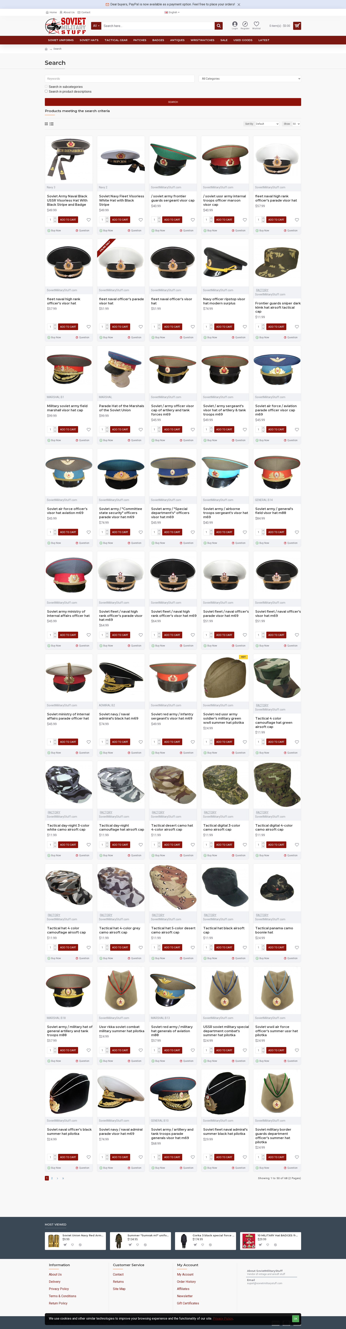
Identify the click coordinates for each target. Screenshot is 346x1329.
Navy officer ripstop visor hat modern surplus (224, 301)
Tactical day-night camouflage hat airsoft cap (121, 828)
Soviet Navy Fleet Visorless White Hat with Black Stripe (121, 200)
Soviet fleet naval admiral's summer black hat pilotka (225, 1132)
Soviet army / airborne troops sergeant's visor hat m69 (225, 513)
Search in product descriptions (70, 91)
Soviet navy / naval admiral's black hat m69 (118, 716)
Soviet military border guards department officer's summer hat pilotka (273, 1136)
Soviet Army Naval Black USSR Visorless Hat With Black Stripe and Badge (67, 200)
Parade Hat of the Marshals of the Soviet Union (121, 408)
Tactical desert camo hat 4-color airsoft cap (172, 828)
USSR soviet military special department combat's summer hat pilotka (226, 1031)
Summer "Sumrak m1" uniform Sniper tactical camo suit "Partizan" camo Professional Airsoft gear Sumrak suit (148, 1235)
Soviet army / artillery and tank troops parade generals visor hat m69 (172, 1134)
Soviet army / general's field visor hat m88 (274, 511)
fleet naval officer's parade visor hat (121, 301)
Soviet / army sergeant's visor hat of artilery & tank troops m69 (224, 410)
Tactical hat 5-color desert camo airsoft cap (173, 930)
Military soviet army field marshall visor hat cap (67, 408)
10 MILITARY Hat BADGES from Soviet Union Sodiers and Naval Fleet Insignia (279, 1235)
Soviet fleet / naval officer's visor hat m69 (278, 614)
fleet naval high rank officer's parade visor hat (276, 198)
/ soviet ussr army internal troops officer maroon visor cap (224, 200)
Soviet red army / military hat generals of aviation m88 (172, 1031)
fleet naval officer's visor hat (171, 301)
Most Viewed (55, 1224)
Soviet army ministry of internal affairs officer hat (68, 614)
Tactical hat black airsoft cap (223, 930)
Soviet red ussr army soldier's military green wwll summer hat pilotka (223, 718)
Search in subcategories (66, 87)
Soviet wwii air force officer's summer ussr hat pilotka (276, 1031)
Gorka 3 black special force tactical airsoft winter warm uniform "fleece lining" (213, 1235)
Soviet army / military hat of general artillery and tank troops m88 (70, 1031)
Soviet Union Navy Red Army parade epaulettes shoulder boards (83, 1235)
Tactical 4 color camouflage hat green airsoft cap (273, 723)
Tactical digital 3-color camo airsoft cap (221, 828)
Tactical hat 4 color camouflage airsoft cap (66, 930)
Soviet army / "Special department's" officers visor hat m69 (170, 513)
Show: (287, 123)
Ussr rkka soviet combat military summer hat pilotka (121, 1029)
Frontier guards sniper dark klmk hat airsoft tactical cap (278, 307)
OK (295, 1318)
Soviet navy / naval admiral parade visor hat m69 (121, 1132)
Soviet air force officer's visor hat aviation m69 (67, 511)
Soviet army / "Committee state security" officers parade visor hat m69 (120, 513)
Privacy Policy (223, 1318)
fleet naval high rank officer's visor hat (63, 301)
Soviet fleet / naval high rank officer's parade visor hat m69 (121, 616)
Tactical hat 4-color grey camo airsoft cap (119, 930)
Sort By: (249, 123)
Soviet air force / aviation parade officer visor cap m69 (276, 410)
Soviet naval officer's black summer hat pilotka (69, 1132)
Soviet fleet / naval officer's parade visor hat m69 (226, 614)
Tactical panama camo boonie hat (274, 930)
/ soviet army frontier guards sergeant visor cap (173, 198)
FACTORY (262, 290)
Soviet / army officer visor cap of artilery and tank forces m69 (172, 410)
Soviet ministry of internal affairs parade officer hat (68, 716)
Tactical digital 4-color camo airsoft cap (274, 828)
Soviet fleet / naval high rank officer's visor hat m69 (174, 614)
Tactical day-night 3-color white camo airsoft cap (68, 828)
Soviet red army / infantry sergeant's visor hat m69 (172, 716)
